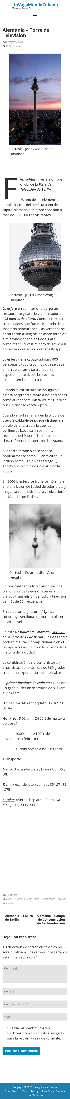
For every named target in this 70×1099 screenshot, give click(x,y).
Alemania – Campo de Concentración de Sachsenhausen (51, 919)
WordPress (37, 1095)
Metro (7, 769)
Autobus (9, 799)
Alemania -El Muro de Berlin (19, 918)
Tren (6, 784)
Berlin (8, 899)
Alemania (11, 895)
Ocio (36, 899)
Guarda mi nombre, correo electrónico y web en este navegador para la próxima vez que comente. (36, 1033)
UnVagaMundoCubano (35, 4)
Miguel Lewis (15, 42)
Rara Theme (48, 1091)
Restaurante (48, 899)
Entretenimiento (23, 899)
